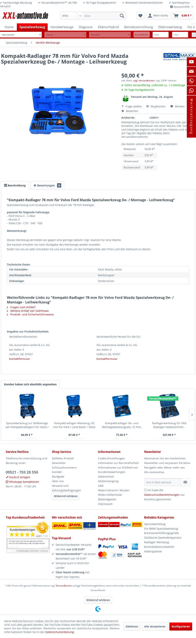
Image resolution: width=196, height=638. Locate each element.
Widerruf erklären (66, 496)
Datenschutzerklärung (59, 632)
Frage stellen (134, 106)
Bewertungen (48, 185)
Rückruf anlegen (19, 477)
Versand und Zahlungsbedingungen (66, 488)
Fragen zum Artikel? (23, 307)
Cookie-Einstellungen (111, 458)
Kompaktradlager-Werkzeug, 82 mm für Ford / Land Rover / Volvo (74, 425)
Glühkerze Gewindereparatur (163, 537)
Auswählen (142, 34)
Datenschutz (106, 476)
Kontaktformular (19, 359)
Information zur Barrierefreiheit (118, 463)
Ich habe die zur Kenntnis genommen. (164, 494)
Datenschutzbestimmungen (162, 495)
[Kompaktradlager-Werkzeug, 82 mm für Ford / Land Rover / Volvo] (74, 406)
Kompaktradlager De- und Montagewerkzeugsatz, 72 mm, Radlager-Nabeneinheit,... (121, 425)
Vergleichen (158, 106)
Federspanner (153, 551)
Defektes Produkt (63, 458)
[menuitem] (93, 16)
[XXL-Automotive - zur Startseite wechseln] (25, 16)
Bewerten (131, 111)
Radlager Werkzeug (156, 542)
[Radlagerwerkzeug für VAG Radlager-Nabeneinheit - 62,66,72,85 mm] (169, 406)
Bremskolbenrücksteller (159, 547)
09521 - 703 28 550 (22, 472)
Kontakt (57, 472)
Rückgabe (58, 476)
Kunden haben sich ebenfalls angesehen (30, 384)
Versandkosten (64, 585)
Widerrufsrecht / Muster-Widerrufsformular (114, 493)
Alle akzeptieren (155, 626)
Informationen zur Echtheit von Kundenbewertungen (118, 470)
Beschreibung (16, 185)
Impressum (105, 504)
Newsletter (59, 463)
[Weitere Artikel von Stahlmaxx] (179, 59)
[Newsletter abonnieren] (185, 482)
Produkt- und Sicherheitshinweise (32, 314)
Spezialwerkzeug (155, 524)
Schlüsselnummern (64, 467)
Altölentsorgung (108, 481)
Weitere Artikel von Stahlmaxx (29, 311)
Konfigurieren (181, 626)
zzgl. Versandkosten (143, 80)
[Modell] (110, 35)
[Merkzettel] (140, 16)
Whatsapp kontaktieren (23, 482)
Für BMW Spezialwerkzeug (161, 528)
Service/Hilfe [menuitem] (181, 7)
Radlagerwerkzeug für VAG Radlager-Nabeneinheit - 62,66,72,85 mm (169, 425)
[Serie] (65, 35)
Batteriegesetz (107, 499)
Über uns (58, 481)
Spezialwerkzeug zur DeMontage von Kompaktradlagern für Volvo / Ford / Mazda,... (26, 425)
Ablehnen (132, 626)
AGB (100, 486)
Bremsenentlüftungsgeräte (161, 533)
